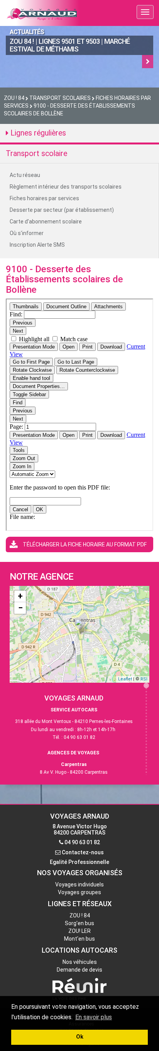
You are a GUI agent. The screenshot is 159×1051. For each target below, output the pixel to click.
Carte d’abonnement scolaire (46, 221)
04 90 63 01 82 (82, 842)
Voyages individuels (79, 884)
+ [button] (20, 596)
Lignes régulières (37, 133)
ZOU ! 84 (79, 915)
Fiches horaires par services (44, 198)
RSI (143, 679)
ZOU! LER (79, 931)
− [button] (20, 608)
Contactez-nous (83, 852)
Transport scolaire (36, 153)
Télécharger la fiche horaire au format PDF (85, 544)
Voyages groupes (79, 892)
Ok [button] (79, 1037)
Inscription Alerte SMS (37, 245)
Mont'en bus (79, 939)
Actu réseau (25, 175)
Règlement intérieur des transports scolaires (66, 187)
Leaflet (125, 679)
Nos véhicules (80, 962)
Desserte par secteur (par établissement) (62, 210)
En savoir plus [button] (93, 1017)
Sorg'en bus (79, 923)
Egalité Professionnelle (79, 862)
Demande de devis (79, 970)
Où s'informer (27, 233)
